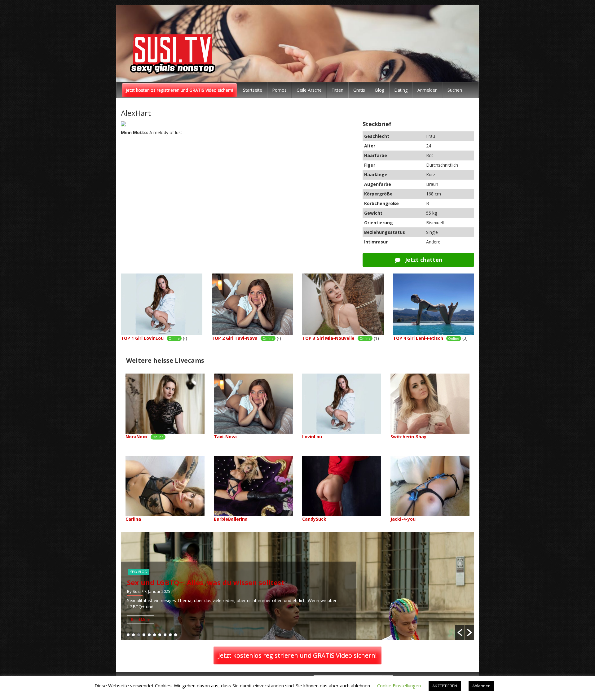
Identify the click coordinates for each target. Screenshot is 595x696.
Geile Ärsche (309, 90)
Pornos (279, 90)
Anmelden (427, 90)
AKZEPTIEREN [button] (444, 686)
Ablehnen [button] (481, 686)
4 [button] (144, 635)
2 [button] (133, 635)
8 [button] (165, 635)
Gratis (359, 90)
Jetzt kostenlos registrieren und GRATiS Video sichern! (179, 90)
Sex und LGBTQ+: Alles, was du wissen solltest (205, 582)
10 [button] (176, 635)
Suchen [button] (454, 90)
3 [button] (139, 635)
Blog (379, 90)
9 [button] (170, 635)
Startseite (252, 90)
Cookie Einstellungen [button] (399, 685)
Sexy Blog (138, 572)
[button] (460, 632)
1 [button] (128, 635)
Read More (140, 619)
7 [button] (160, 635)
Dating (401, 90)
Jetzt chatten (422, 259)
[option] (297, 586)
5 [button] (149, 635)
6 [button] (154, 635)
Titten (337, 90)
